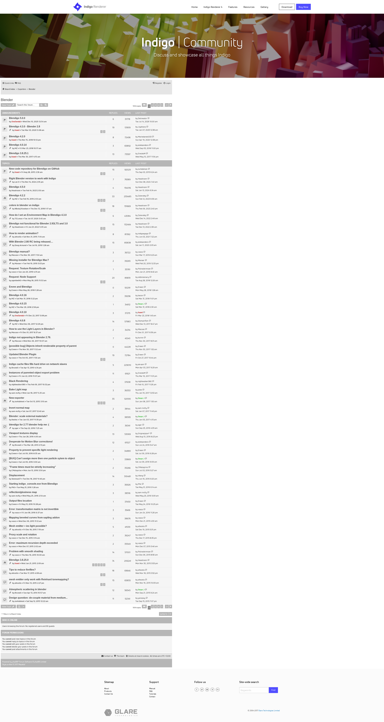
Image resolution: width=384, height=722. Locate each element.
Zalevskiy (142, 195)
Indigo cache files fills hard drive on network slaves (38, 364)
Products (108, 691)
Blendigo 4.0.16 (18, 295)
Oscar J (141, 304)
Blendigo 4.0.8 (17, 320)
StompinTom (143, 321)
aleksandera (143, 145)
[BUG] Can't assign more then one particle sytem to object (42, 458)
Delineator (142, 118)
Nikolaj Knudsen (21, 208)
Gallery (264, 6)
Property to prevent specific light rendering (33, 450)
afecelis (18, 236)
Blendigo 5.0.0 (17, 118)
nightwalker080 (18, 384)
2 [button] (152, 105)
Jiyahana (142, 127)
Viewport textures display (23, 433)
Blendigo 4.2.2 (17, 195)
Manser (18, 263)
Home (194, 6)
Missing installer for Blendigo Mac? (29, 260)
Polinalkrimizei (144, 268)
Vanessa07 (16, 479)
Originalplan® (144, 433)
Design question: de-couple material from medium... (38, 597)
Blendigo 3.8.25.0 (18, 560)
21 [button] (167, 105)
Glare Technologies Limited (269, 710)
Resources (249, 6)
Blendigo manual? (19, 251)
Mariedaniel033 (145, 136)
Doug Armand (20, 245)
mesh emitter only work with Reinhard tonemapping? (39, 579)
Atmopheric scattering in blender (27, 589)
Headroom (142, 178)
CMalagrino (16, 470)
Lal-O (17, 182)
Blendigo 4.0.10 (18, 312)
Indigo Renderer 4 (213, 6)
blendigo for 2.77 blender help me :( (29, 424)
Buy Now (303, 6)
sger (16, 428)
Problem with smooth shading (26, 551)
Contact (152, 696)
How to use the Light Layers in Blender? (32, 329)
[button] (144, 105)
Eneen (14, 290)
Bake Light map (18, 389)
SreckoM (142, 153)
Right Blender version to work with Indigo (32, 178)
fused (17, 130)
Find (273, 690)
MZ (16, 148)
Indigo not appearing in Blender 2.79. (30, 337)
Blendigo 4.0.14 (18, 145)
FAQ (150, 691)
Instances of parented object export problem (34, 372)
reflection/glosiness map (23, 492)
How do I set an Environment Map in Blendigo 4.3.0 (38, 215)
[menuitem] (195, 7)
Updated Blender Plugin (22, 354)
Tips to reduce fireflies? (22, 569)
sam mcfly (16, 393)
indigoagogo (143, 233)
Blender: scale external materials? (28, 416)
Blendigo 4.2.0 (17, 136)
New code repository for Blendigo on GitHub (34, 168)
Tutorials (152, 694)
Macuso (15, 255)
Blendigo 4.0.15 (18, 303)
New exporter (16, 398)
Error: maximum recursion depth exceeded (33, 543)
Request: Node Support (22, 277)
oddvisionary (143, 277)
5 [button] (161, 105)
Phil (13, 487)
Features (232, 6)
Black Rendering (18, 381)
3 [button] (155, 105)
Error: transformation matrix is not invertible (34, 509)
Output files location (20, 500)
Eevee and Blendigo (20, 286)
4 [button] (158, 105)
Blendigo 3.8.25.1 (18, 153)
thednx (14, 419)
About (106, 688)
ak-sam (141, 364)
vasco (140, 252)
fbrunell (15, 367)
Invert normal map (19, 408)
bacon (140, 295)
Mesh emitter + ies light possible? (28, 526)
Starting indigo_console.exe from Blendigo (33, 483)
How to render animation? (23, 233)
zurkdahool (142, 169)
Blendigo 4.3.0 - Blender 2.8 (24, 126)
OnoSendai (16, 121)
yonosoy (141, 598)
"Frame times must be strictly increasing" (32, 467)
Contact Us (108, 694)
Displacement (17, 475)
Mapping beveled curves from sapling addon (34, 517)
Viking (140, 475)
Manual (152, 688)
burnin (140, 337)
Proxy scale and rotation (23, 534)
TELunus (18, 218)
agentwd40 (16, 280)
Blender (7, 100)
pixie (140, 389)
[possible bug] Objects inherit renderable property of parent (42, 346)
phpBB (15, 661)
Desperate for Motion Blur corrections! (31, 441)
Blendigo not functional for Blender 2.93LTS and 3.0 (38, 223)
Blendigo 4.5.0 (17, 187)
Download (287, 6)
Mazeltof (21, 664)
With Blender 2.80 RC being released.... (31, 241)
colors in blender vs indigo (24, 205)
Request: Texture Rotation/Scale (27, 268)
